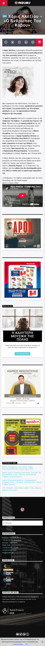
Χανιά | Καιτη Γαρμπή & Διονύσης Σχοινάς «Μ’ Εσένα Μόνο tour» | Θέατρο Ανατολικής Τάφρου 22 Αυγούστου (21, 475)
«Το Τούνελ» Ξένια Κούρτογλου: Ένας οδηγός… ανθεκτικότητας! (22, 489)
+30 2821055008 (8, 540)
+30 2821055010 (8, 550)
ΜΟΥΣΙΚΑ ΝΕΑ (22, 13)
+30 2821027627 (8, 548)
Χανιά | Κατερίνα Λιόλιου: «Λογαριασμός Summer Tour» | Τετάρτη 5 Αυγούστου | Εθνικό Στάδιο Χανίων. (22, 482)
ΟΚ (27, 644)
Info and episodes (22, 354)
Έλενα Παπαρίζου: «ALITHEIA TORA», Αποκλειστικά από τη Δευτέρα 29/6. (18, 468)
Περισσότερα (18, 644)
